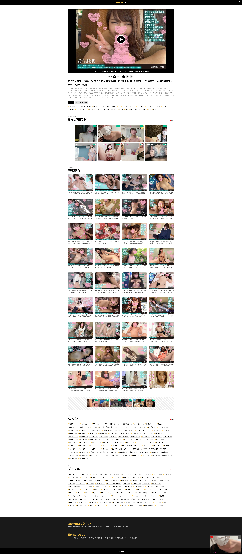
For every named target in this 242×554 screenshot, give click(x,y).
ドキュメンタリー (114, 483)
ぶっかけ (97, 109)
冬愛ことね (73, 443)
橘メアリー (140, 443)
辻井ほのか (73, 439)
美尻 (96, 493)
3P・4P (106, 477)
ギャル (149, 487)
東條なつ (160, 439)
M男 (127, 502)
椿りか (114, 436)
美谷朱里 (168, 436)
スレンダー (149, 106)
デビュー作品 (86, 490)
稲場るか (150, 439)
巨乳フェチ (83, 502)
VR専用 (166, 493)
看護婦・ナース (135, 505)
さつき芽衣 (136, 433)
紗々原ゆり (167, 455)
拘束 (72, 493)
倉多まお (146, 436)
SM (91, 505)
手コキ (105, 490)
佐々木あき (73, 430)
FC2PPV (157, 474)
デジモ (117, 477)
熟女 (148, 474)
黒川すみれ (124, 436)
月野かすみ (119, 443)
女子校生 (99, 480)
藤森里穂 (84, 436)
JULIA (143, 427)
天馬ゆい (83, 433)
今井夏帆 (168, 446)
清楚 (124, 505)
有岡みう (106, 446)
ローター (114, 109)
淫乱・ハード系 (112, 480)
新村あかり (151, 424)
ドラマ (143, 480)
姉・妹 (106, 496)
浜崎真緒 (127, 424)
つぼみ (118, 439)
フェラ (91, 109)
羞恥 (97, 490)
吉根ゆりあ (107, 430)
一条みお (116, 446)
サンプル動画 (105, 474)
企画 (72, 483)
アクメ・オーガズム (92, 496)
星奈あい (96, 449)
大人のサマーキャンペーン (121, 496)
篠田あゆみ (95, 446)
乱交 (80, 493)
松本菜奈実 (161, 443)
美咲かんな (125, 433)
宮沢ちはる (73, 455)
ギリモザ (156, 493)
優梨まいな (96, 443)
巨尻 (90, 483)
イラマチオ (74, 490)
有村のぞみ (135, 436)
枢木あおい (96, 430)
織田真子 (136, 455)
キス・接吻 (140, 106)
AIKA (94, 427)
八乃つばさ (148, 433)
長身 (72, 505)
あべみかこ (144, 452)
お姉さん (132, 106)
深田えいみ (157, 436)
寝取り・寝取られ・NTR (150, 477)
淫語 (112, 493)
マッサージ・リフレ (150, 496)
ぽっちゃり (82, 505)
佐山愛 (164, 452)
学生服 (163, 496)
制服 (146, 483)
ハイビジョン (115, 487)
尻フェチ (130, 490)
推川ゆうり (113, 433)
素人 (126, 109)
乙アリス (134, 427)
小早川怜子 (84, 430)
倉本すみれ (129, 430)
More (172, 120)
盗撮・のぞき (74, 487)
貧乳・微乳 (138, 109)
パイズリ (157, 106)
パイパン (100, 483)
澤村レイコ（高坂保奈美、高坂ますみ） (157, 449)
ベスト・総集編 (117, 490)
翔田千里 (104, 436)
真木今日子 (128, 439)
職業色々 (125, 499)
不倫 (127, 483)
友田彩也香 (137, 449)
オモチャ (124, 106)
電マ (144, 109)
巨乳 (94, 474)
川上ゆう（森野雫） (143, 430)
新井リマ (94, 452)
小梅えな (146, 455)
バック (164, 106)
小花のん (106, 449)
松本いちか (139, 424)
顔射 (149, 109)
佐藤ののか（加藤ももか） (121, 449)
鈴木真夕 (73, 458)
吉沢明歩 (84, 452)
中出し (121, 109)
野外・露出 (137, 502)
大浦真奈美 (83, 458)
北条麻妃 (155, 452)
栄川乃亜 (94, 455)
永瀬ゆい (73, 446)
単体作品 (73, 474)
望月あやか (73, 452)
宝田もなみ (84, 443)
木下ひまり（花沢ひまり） (108, 427)
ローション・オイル (163, 490)
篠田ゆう (97, 424)
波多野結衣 (74, 424)
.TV (121, 2)
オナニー (160, 487)
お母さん (100, 505)
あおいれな (73, 436)
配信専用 (156, 483)
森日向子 (159, 433)
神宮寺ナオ (157, 446)
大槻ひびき (86, 424)
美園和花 (73, 427)
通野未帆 (139, 439)
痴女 (167, 474)
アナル (136, 496)
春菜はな (157, 430)
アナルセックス (113, 505)
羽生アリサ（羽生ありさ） (131, 446)
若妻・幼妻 (149, 505)
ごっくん (73, 499)
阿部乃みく (125, 455)
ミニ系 (83, 499)
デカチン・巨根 (157, 499)
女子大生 (136, 483)
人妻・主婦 (127, 474)
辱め (105, 487)
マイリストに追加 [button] (82, 102)
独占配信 (128, 487)
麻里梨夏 (104, 452)
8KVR (159, 505)
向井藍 (150, 443)
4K (131, 493)
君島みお (167, 430)
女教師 (72, 502)
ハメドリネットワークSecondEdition (80, 106)
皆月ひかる (163, 427)
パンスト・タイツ (81, 109)
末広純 (83, 439)
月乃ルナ (147, 446)
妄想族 (81, 483)
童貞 (93, 502)
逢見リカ (156, 455)
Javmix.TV (123, 551)
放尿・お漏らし (104, 502)
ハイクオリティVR (76, 496)
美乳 (131, 109)
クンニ (148, 502)
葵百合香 (104, 455)
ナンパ (153, 480)
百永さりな (84, 449)
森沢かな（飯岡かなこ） (112, 424)
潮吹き (135, 477)
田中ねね (93, 433)
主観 (140, 490)
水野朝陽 (103, 433)
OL (119, 106)
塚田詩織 (123, 452)
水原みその (73, 449)
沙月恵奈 (152, 427)
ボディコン (106, 109)
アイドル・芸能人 (96, 499)
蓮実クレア (84, 427)
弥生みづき (163, 424)
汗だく (157, 502)
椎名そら (133, 452)
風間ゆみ (73, 433)
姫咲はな (118, 430)
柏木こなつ (83, 446)
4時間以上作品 (75, 480)
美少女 (138, 474)
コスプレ (87, 487)
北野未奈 (94, 436)
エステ (145, 499)
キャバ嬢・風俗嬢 (143, 493)
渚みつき (123, 427)
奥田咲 (114, 452)
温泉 (166, 502)
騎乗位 (155, 109)
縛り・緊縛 (118, 502)
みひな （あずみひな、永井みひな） (101, 439)
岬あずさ (84, 455)
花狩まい (114, 455)
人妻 (88, 493)
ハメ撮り (71, 109)
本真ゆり (130, 443)
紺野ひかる (107, 443)
